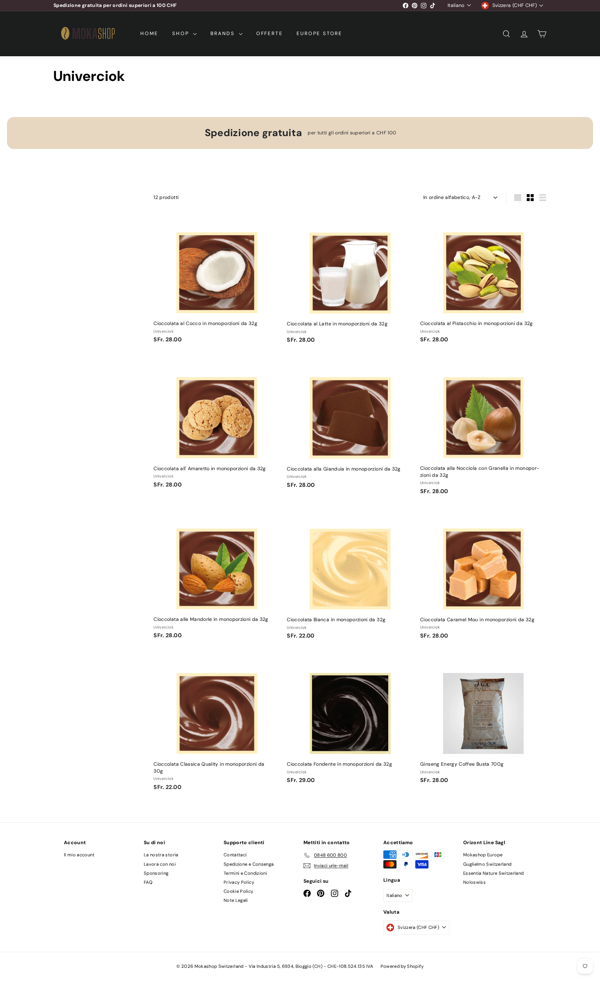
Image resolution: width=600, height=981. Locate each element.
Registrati (353, 499)
